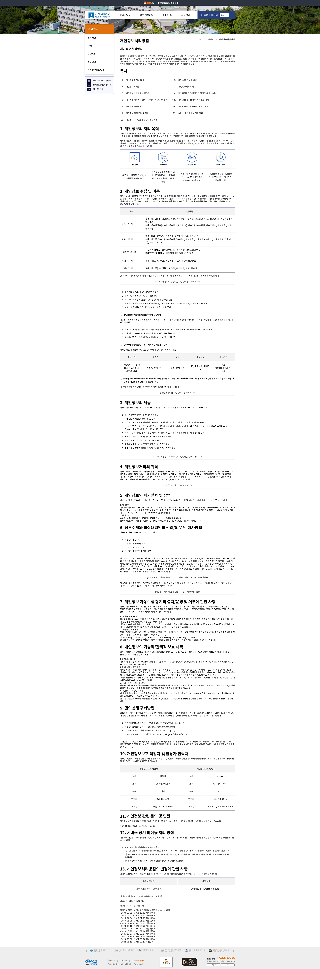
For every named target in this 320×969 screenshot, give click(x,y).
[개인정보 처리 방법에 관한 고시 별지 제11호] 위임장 (177, 591)
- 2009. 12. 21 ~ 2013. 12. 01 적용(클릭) (137, 913)
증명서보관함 (146, 15)
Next (234, 952)
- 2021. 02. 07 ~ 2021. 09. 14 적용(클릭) (137, 934)
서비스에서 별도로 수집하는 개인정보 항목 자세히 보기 (177, 281)
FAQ (90, 45)
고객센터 (185, 15)
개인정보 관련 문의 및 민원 (137, 113)
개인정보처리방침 (96, 70)
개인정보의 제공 (133, 86)
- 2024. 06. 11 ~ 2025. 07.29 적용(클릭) (137, 941)
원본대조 (167, 15)
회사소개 (111, 960)
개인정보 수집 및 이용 (187, 80)
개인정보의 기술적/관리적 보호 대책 (193, 100)
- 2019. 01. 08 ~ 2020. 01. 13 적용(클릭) (137, 920)
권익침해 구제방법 (134, 106)
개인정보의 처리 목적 (135, 80)
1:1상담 (91, 54)
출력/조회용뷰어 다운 (102, 80)
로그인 (206, 15)
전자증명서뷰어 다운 (102, 85)
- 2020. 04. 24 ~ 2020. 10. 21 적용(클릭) (137, 928)
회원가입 (214, 15)
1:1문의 (213, 965)
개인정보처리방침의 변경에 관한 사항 (142, 120)
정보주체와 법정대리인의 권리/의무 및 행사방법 (198, 93)
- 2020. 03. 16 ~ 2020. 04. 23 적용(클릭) (137, 926)
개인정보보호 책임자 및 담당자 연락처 (194, 106)
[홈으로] (99, 15)
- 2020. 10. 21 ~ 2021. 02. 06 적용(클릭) (137, 931)
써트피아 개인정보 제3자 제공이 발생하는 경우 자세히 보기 (177, 456)
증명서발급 (125, 15)
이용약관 (92, 62)
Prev (88, 952)
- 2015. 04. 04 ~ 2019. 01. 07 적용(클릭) (137, 918)
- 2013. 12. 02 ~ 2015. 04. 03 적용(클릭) (137, 915)
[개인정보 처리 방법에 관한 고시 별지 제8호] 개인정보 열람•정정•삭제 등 (177, 577)
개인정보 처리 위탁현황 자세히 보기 (177, 485)
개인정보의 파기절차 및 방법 (138, 93)
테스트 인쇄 (98, 89)
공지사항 (92, 37)
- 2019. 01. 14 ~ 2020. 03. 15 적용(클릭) (137, 923)
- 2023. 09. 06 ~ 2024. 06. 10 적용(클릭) (137, 939)
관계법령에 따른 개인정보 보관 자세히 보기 (177, 392)
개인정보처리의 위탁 (187, 86)
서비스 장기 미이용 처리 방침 (190, 113)
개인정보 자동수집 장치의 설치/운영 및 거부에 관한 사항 (149, 100)
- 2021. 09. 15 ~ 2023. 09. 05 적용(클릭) (137, 936)
